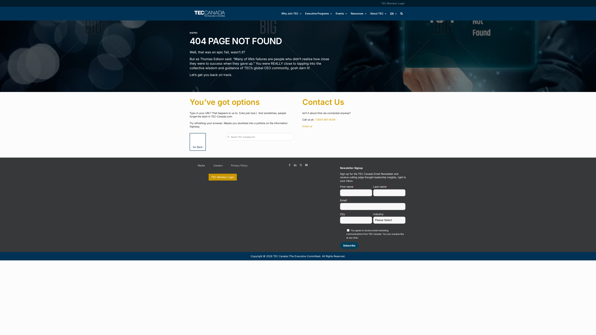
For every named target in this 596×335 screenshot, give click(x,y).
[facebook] (289, 165)
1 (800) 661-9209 (325, 119)
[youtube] (306, 165)
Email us (307, 126)
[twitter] (301, 165)
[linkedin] (295, 165)
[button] (401, 13)
